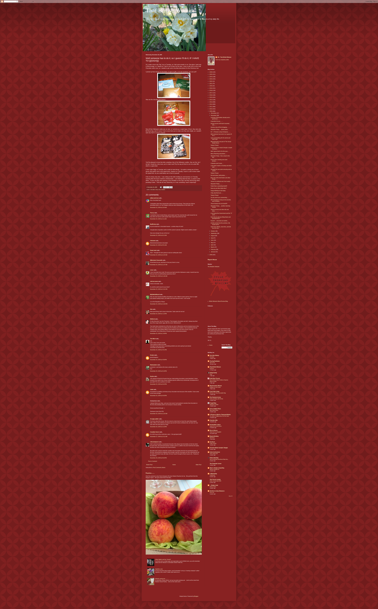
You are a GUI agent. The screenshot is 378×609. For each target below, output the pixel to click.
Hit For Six (212, 362)
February (213, 249)
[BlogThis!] (166, 187)
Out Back (212, 442)
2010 (211, 109)
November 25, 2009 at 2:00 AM (158, 207)
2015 (211, 97)
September (214, 233)
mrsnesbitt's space (215, 424)
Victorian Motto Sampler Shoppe (219, 447)
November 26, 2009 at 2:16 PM (158, 426)
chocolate (152, 189)
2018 (211, 90)
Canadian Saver (154, 432)
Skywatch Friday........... (217, 183)
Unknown (152, 240)
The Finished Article (215, 397)
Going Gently (213, 372)
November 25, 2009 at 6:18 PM (158, 371)
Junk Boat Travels (215, 378)
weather (163, 189)
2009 (211, 111)
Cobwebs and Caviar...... (217, 163)
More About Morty (214, 410)
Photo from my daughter (215, 432)
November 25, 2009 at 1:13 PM (158, 313)
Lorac (151, 270)
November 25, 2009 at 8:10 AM (158, 235)
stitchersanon (154, 281)
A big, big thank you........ (217, 193)
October (213, 231)
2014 (211, 99)
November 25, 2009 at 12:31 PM (158, 289)
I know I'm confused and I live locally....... (221, 181)
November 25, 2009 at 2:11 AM (158, 219)
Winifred (152, 319)
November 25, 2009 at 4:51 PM (158, 350)
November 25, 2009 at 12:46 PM (158, 304)
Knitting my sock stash (215, 387)
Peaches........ (150, 473)
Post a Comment (152, 461)
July (212, 238)
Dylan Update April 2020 (215, 481)
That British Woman (170, 10)
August (213, 235)
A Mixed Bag (213, 473)
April (212, 245)
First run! (212, 492)
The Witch (153, 338)
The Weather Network (213, 266)
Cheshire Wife (214, 420)
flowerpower (153, 365)
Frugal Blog (213, 403)
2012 (211, 104)
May (212, 242)
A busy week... (213, 486)
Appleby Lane (159, 569)
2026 (211, 72)
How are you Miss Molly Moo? (219, 188)
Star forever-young (215, 479)
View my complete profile (222, 59)
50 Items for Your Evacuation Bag (218, 393)
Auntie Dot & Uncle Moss (216, 426)
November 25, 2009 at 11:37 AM (158, 264)
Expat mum (153, 250)
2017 (211, 93)
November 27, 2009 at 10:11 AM (158, 436)
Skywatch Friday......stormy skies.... (220, 129)
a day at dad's (213, 443)
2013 (211, 102)
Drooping (212, 357)
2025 (211, 74)
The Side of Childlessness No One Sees (219, 416)
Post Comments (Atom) (159, 467)
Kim (151, 309)
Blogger (196, 596)
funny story (158, 189)
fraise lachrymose (215, 452)
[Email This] (164, 187)
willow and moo (154, 198)
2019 (211, 88)
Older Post (198, 464)
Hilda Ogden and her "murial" (163, 559)
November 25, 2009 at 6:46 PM (158, 395)
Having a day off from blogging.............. (221, 127)
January (213, 251)
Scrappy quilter (154, 419)
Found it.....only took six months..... (220, 220)
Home (174, 464)
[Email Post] (161, 187)
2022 (211, 81)
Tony (211, 374)
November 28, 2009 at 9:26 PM (158, 458)
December (214, 113)
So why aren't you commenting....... (220, 197)
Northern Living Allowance (217, 491)
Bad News (212, 437)
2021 (211, 83)
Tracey (152, 212)
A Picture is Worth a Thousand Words (220, 414)
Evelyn (152, 355)
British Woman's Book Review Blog (218, 301)
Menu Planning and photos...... (219, 153)
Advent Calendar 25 (214, 469)
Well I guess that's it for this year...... (220, 151)
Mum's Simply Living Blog (217, 468)
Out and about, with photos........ (219, 175)
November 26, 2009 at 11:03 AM (158, 413)
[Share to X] (168, 187)
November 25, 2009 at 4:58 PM (158, 359)
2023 (211, 79)
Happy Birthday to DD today (218, 190)
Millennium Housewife (156, 260)
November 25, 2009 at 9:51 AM (158, 245)
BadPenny (153, 224)
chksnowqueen (154, 442)
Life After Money (214, 355)
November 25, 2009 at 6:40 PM (158, 384)
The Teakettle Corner (215, 463)
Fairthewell (212, 475)
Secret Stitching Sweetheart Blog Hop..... (219, 459)
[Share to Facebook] (170, 187)
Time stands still (213, 453)
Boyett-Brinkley (214, 436)
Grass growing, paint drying (216, 398)
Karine (152, 376)
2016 (211, 95)
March (212, 247)
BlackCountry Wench (216, 385)
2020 (211, 86)
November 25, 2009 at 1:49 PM (158, 333)
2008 (211, 254)
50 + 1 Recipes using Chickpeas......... (221, 132)
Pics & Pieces (214, 430)
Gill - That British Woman (224, 57)
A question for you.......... (217, 121)
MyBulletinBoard (154, 294)
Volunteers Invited (214, 404)
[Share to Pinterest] (172, 187)
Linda (151, 389)
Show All (230, 496)
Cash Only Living (214, 391)
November (214, 115)
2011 (211, 106)
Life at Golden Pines (215, 408)
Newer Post (149, 464)
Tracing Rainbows (215, 361)
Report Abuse (212, 259)
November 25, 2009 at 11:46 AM (158, 276)
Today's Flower (215, 145)
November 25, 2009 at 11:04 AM (158, 255)
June (212, 240)
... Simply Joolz (214, 485)
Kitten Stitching (214, 457)
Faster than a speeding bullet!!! (219, 186)
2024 (211, 76)
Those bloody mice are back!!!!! (219, 203)
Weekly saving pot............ (162, 578)
